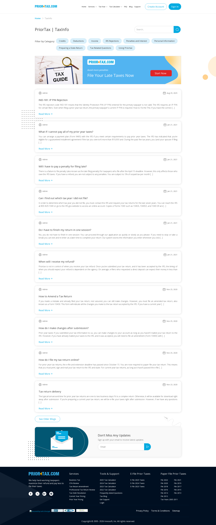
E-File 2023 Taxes (137, 487)
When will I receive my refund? (56, 261)
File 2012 (164, 496)
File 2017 (177, 487)
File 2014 (164, 493)
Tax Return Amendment (79, 487)
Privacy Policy (142, 510)
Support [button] (137, 6)
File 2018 (164, 487)
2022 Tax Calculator (108, 490)
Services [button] (91, 6)
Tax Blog (103, 496)
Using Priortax (125, 48)
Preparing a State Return (70, 48)
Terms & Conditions (160, 510)
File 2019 (177, 483)
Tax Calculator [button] (114, 6)
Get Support (105, 500)
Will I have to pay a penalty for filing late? (63, 166)
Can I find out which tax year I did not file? (63, 198)
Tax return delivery (50, 391)
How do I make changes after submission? (63, 328)
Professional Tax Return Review (82, 490)
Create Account (156, 6)
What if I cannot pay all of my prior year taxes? (66, 131)
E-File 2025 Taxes (137, 480)
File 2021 (177, 480)
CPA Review (74, 483)
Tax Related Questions (100, 48)
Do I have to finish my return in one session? (65, 230)
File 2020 (164, 483)
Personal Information (164, 41)
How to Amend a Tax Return (55, 296)
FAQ (125, 6)
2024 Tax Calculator (108, 483)
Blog (130, 6)
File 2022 (164, 480)
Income (94, 41)
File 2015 (177, 490)
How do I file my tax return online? (59, 359)
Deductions (78, 41)
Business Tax (74, 480)
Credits (62, 41)
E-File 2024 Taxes (137, 483)
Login (102, 503)
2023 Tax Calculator (108, 487)
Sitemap (176, 510)
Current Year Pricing (77, 496)
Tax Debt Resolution (77, 493)
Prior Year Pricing (76, 500)
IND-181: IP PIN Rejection (53, 100)
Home (84, 6)
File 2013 (177, 493)
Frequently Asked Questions (111, 493)
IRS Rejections (112, 41)
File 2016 (164, 490)
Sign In (174, 6)
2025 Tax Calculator (108, 480)
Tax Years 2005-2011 (169, 500)
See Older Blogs (47, 418)
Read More (44, 113)
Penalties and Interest (136, 41)
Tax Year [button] (102, 6)
